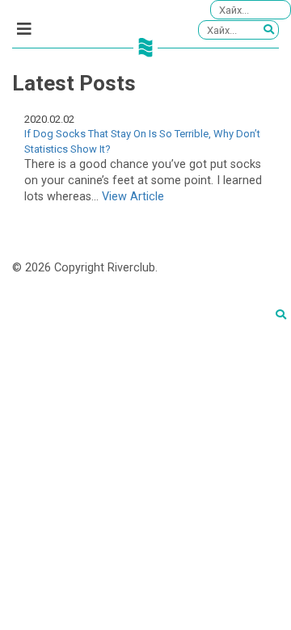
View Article (133, 197)
